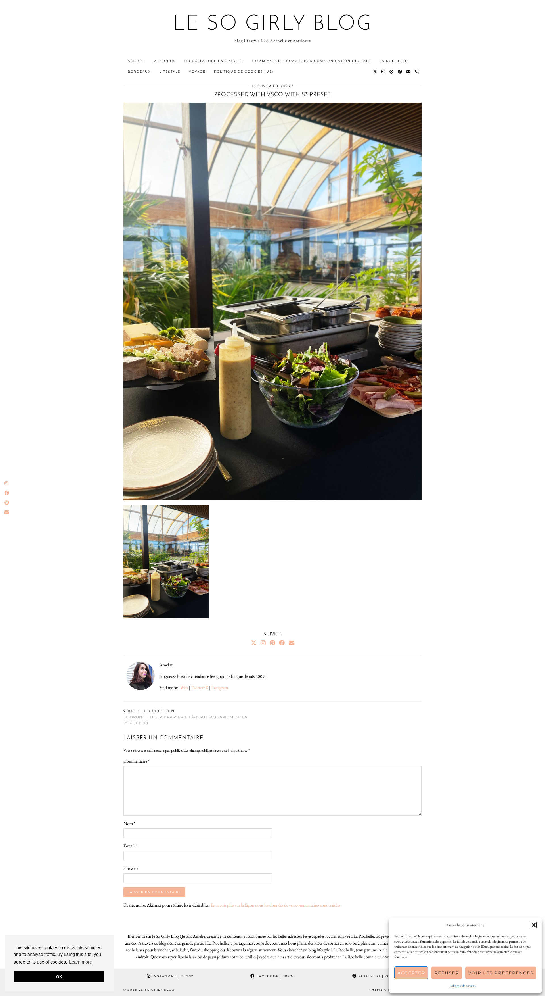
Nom (129, 823)
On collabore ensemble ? (214, 61)
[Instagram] (383, 71)
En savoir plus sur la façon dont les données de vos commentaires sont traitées (275, 905)
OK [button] (59, 976)
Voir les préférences (500, 973)
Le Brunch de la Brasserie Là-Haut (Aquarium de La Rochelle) (185, 717)
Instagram (219, 688)
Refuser (446, 973)
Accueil (137, 61)
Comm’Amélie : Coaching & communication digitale (311, 61)
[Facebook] (400, 71)
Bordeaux (139, 72)
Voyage (197, 72)
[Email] (408, 71)
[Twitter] (375, 71)
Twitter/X (199, 688)
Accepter (411, 973)
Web (184, 688)
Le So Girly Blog (272, 24)
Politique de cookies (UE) (244, 72)
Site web (130, 868)
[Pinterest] (391, 71)
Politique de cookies (463, 986)
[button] (533, 925)
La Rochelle (394, 61)
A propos (165, 61)
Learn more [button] (80, 962)
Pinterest (377, 976)
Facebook (275, 976)
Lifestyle (169, 72)
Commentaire (136, 761)
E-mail (130, 846)
